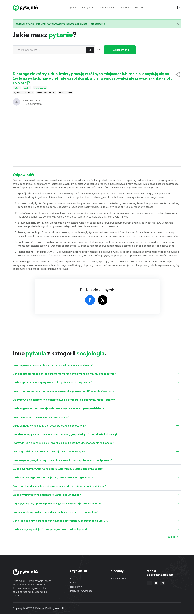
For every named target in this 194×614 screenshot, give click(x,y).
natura (17, 88)
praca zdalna (40, 88)
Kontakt (139, 7)
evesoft (59, 608)
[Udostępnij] (177, 78)
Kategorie (87, 7)
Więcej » (173, 536)
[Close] (177, 24)
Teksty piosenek (117, 578)
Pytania (73, 7)
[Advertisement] (97, 139)
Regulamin (76, 586)
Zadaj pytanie (107, 7)
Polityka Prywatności (81, 590)
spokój (27, 88)
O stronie (125, 7)
